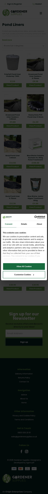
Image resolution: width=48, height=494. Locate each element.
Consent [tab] (8, 224)
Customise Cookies (22, 275)
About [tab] (39, 224)
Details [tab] (24, 224)
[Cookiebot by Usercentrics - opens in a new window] (34, 217)
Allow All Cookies (24, 266)
